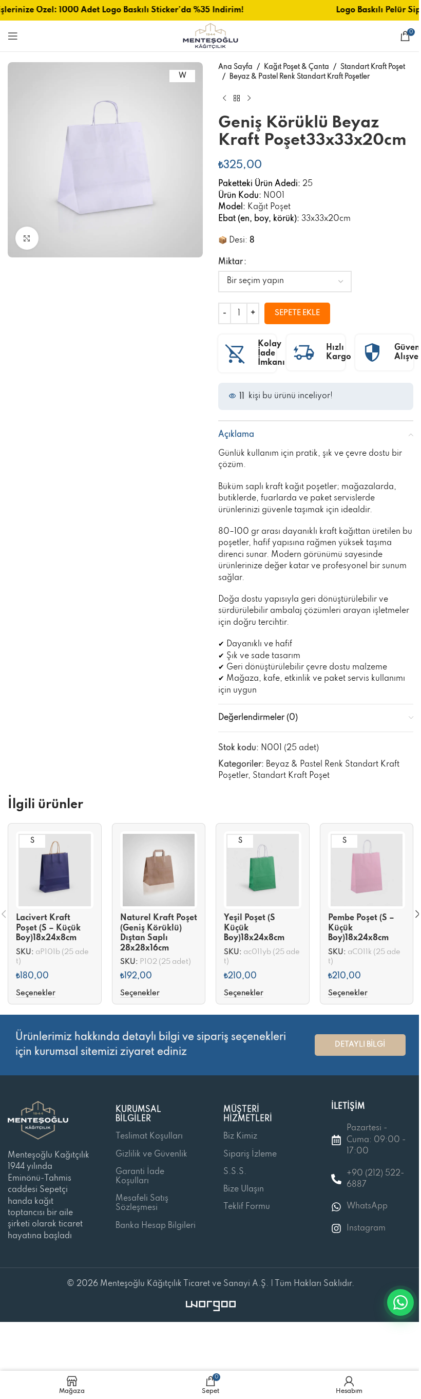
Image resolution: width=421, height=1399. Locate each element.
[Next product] (249, 98)
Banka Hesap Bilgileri (156, 1226)
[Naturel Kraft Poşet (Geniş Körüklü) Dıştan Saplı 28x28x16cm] (159, 870)
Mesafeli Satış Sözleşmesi (142, 1203)
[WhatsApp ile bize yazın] (400, 1302)
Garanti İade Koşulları (140, 1176)
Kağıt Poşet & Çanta (296, 67)
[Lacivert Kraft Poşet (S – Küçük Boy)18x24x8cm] (54, 870)
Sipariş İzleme (250, 1154)
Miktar (230, 262)
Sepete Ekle (297, 312)
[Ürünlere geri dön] (237, 98)
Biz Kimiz (240, 1136)
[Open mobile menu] (13, 36)
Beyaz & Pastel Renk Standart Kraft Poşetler (299, 76)
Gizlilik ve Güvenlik (151, 1154)
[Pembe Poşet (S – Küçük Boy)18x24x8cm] (367, 870)
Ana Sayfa (235, 67)
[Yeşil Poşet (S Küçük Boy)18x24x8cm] (262, 870)
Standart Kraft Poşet (372, 67)
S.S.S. (234, 1172)
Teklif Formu (246, 1207)
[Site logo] (210, 36)
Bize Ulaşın (243, 1189)
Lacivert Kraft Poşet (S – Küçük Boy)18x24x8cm (48, 928)
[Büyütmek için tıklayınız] (27, 238)
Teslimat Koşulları (149, 1136)
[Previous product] (224, 98)
